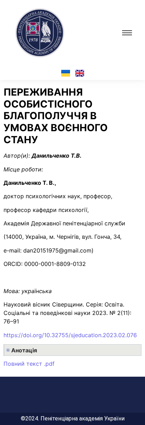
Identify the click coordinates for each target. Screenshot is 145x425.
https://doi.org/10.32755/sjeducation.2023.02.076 (70, 335)
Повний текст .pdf (29, 363)
